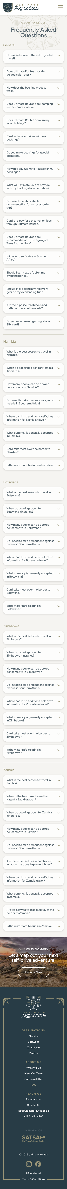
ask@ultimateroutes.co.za (33, 1110)
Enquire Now (33, 972)
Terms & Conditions (33, 1179)
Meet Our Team (33, 1073)
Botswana (33, 1041)
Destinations (33, 1030)
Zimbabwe (33, 1047)
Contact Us (33, 1105)
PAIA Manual (33, 1173)
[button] (60, 7)
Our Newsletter (33, 1079)
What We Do (33, 1067)
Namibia (33, 1036)
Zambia (33, 1053)
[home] (21, 7)
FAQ (33, 1084)
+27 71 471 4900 (33, 1116)
